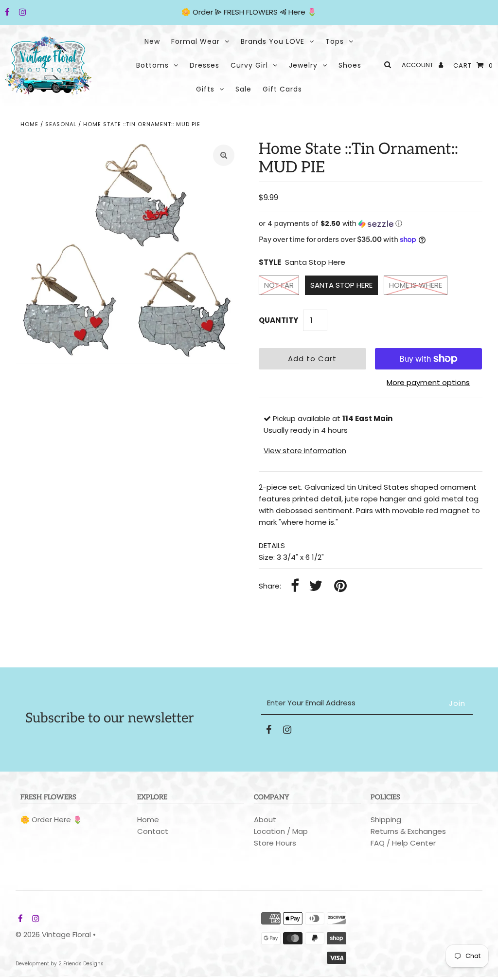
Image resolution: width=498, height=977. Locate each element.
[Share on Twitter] (315, 586)
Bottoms (152, 65)
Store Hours (275, 843)
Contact (152, 831)
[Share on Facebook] (295, 586)
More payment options (428, 382)
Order (204, 12)
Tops (334, 41)
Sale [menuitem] (243, 89)
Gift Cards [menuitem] (282, 89)
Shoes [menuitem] (349, 65)
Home (29, 124)
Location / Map (281, 831)
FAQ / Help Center (403, 843)
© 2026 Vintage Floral (53, 934)
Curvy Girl (249, 65)
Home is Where (415, 285)
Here (296, 12)
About (265, 819)
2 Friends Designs (81, 963)
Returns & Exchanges (408, 831)
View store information (305, 450)
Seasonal (60, 124)
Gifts (205, 89)
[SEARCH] (385, 64)
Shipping (386, 819)
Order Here (51, 819)
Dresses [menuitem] (204, 65)
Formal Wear (195, 41)
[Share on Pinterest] (340, 586)
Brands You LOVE (272, 41)
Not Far (279, 285)
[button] (370, 224)
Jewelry (303, 65)
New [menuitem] (152, 41)
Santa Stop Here (341, 285)
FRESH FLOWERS (251, 12)
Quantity (278, 320)
